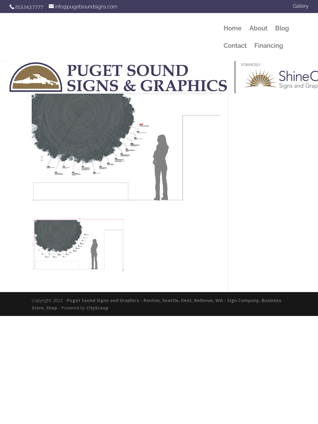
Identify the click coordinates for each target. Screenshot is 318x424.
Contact (235, 46)
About (258, 29)
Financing (268, 46)
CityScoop (97, 308)
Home (233, 29)
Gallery (301, 6)
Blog (282, 29)
